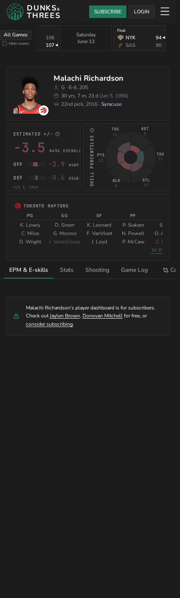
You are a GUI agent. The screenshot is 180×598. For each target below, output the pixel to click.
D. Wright (30, 241)
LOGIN (141, 11)
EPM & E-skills (28, 270)
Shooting (97, 270)
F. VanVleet (99, 233)
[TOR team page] (44, 110)
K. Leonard (99, 225)
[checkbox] (4, 43)
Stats (67, 270)
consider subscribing (49, 324)
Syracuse (111, 104)
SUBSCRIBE (107, 11)
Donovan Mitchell (102, 315)
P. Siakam (133, 225)
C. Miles (30, 233)
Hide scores (19, 43)
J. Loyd (99, 241)
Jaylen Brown (65, 315)
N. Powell (133, 233)
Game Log (134, 270)
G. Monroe (65, 233)
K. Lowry (30, 225)
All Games (16, 34)
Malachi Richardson (88, 78)
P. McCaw (133, 241)
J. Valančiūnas (64, 241)
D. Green (65, 225)
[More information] (57, 134)
